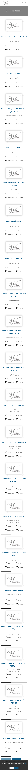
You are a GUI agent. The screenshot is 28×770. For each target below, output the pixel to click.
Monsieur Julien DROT (14, 221)
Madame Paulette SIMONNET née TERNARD (14, 664)
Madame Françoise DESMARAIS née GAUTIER (14, 331)
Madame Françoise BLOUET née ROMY (14, 553)
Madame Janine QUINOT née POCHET (14, 701)
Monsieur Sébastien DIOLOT (14, 517)
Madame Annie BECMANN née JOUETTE (14, 368)
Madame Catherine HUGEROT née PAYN (14, 627)
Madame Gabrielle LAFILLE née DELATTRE (14, 479)
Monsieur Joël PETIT (14, 73)
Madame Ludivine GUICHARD (14, 738)
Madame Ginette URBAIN (14, 591)
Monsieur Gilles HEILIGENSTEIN (14, 443)
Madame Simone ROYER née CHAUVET (14, 184)
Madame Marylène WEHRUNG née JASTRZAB (14, 110)
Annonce (20, 46)
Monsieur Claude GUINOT (14, 406)
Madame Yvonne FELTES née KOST (14, 36)
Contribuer (20, 49)
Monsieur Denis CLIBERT (14, 258)
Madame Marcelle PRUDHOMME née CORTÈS (14, 294)
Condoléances (10, 49)
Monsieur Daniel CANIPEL (14, 147)
